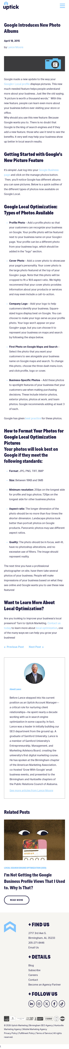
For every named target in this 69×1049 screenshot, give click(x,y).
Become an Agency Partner (44, 984)
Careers (33, 975)
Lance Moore (15, 47)
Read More (16, 900)
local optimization (46, 628)
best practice (33, 418)
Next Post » (36, 647)
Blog (31, 965)
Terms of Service (44, 1033)
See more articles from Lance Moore (31, 790)
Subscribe (34, 970)
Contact (33, 980)
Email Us (33, 947)
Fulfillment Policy (27, 1033)
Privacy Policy (10, 1033)
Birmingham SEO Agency (41, 1026)
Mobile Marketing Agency (35, 1029)
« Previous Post (14, 647)
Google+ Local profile (17, 84)
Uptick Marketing (11, 6)
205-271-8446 (36, 943)
